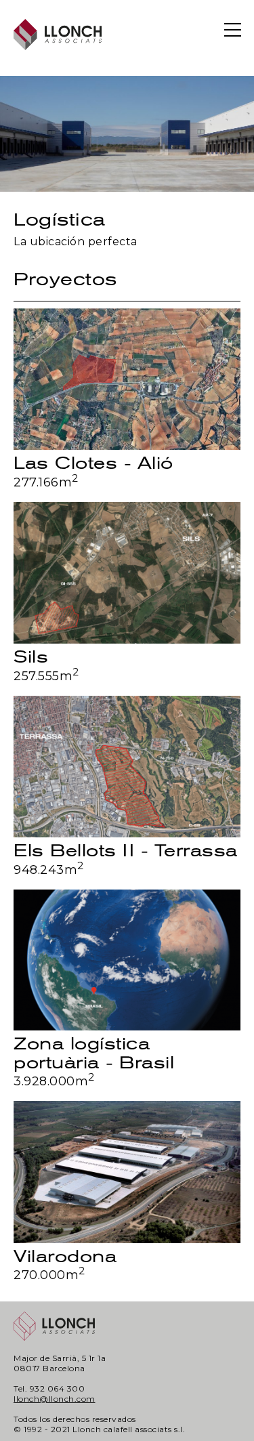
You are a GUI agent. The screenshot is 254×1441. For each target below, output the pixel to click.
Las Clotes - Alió (93, 463)
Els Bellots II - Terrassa (126, 850)
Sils (31, 656)
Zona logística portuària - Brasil (94, 1053)
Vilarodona (65, 1256)
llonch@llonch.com (55, 1399)
